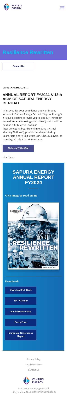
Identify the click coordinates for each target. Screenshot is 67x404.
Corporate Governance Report (21, 335)
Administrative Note (20, 311)
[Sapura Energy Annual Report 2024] (33, 236)
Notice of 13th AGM (18, 148)
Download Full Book (21, 290)
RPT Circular (21, 300)
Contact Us (18, 66)
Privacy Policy (34, 359)
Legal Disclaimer (33, 364)
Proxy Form (21, 322)
